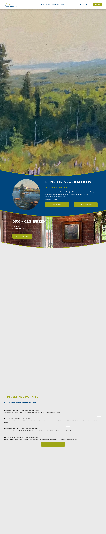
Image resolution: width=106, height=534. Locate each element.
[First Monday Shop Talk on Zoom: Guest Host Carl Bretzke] (32, 407)
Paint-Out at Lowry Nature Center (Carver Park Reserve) (21, 437)
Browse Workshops (86, 204)
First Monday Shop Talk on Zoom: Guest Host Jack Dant (20, 428)
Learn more (57, 204)
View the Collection (22, 236)
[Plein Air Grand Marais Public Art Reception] (53, 416)
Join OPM (97, 4)
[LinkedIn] (86, 4)
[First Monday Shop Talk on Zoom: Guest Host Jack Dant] (37, 426)
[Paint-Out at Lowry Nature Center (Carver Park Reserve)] (41, 434)
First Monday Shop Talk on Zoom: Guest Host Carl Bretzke (21, 410)
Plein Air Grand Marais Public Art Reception (17, 418)
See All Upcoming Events (53, 444)
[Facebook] (80, 4)
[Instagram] (83, 4)
